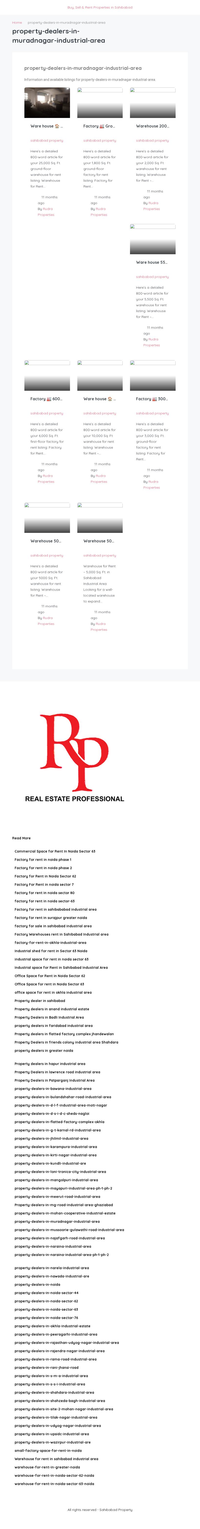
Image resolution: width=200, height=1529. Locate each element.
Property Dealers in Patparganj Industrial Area (55, 1080)
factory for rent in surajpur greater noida (51, 918)
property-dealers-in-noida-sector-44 (47, 1293)
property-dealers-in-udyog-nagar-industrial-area (58, 1426)
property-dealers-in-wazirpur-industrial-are (53, 1442)
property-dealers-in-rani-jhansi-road (47, 1367)
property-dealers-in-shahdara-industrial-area (54, 1392)
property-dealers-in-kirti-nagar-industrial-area (56, 1155)
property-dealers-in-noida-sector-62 (46, 1301)
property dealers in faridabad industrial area (54, 1025)
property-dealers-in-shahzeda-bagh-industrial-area (60, 1401)
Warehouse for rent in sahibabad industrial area (56, 1459)
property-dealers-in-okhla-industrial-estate (52, 1326)
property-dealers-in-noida (37, 1284)
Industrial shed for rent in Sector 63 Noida (51, 951)
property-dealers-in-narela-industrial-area (52, 1268)
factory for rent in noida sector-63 (45, 901)
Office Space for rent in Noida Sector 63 (49, 984)
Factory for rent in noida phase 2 (43, 868)
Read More (22, 838)
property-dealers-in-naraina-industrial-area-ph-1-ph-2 (62, 1255)
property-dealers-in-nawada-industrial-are (52, 1276)
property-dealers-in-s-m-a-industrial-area (51, 1376)
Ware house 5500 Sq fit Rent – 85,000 (153, 262)
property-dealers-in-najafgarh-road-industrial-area (60, 1238)
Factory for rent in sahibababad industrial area (56, 909)
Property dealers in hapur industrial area (50, 1064)
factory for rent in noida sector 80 (44, 893)
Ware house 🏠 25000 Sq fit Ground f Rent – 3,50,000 (47, 126)
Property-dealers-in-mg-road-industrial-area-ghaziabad (64, 1205)
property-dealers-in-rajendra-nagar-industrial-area (60, 1351)
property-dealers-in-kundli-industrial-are (50, 1163)
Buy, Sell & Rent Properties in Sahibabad (100, 7)
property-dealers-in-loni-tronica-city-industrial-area (60, 1172)
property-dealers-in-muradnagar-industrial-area (57, 1221)
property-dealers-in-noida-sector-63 (46, 1309)
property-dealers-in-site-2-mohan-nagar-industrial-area (64, 1409)
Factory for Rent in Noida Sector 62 (45, 876)
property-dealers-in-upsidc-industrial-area (52, 1434)
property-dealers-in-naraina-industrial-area (53, 1246)
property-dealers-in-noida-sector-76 (46, 1318)
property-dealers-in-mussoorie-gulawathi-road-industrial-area (69, 1230)
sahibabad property (46, 140)
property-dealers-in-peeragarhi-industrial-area (56, 1334)
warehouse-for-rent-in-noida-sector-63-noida (54, 1484)
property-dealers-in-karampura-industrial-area (56, 1147)
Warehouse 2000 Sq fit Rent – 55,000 (153, 126)
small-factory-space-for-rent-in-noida (48, 1450)
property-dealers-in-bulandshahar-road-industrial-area (63, 1097)
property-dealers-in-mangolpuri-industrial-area (56, 1180)
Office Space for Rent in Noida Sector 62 (50, 976)
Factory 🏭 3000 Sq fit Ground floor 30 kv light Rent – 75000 (153, 398)
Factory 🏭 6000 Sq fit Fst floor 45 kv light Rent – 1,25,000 (47, 398)
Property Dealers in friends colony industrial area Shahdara (66, 1042)
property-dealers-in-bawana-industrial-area (53, 1088)
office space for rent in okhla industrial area (53, 992)
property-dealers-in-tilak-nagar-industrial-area (56, 1417)
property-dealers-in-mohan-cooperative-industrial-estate (65, 1213)
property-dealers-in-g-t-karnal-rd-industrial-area (58, 1130)
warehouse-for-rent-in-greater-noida (47, 1467)
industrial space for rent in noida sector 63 (52, 959)
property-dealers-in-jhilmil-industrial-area (51, 1138)
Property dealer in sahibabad (40, 1001)
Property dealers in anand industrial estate (52, 1009)
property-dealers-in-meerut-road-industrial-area (57, 1196)
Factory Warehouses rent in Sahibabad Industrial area (62, 934)
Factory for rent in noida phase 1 (43, 859)
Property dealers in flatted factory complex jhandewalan (64, 1034)
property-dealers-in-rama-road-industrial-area (56, 1359)
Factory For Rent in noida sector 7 (44, 884)
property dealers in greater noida (44, 1050)
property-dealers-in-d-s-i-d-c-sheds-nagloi (52, 1113)
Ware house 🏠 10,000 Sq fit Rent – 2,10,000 (100, 398)
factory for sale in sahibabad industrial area (53, 926)
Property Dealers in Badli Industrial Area (49, 1017)
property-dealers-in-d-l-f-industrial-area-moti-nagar (61, 1105)
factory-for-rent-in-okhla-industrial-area (50, 942)
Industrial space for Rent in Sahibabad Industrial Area (61, 967)
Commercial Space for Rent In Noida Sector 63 (55, 851)
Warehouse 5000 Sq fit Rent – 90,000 (47, 540)
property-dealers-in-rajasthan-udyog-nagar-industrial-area (67, 1342)
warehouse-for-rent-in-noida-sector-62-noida (54, 1475)
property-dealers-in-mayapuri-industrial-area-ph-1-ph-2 (63, 1188)
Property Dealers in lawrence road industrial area (57, 1072)
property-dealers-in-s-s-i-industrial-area (50, 1384)
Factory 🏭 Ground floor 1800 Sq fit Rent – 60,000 (100, 126)
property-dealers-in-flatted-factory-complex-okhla (59, 1122)
